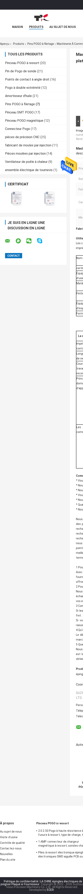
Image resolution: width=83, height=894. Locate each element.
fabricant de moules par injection (28, 145)
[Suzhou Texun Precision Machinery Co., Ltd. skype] (42, 241)
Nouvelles (6, 854)
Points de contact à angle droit (27, 79)
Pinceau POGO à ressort (22, 63)
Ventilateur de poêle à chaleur (26, 162)
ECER (50, 889)
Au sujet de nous (62, 27)
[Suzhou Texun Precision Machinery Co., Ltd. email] (10, 241)
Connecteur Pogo (17, 129)
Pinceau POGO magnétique (24, 120)
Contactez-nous (11, 848)
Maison (17, 27)
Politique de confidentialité (21, 881)
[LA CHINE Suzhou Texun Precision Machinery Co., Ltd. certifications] (16, 198)
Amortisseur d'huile (18, 96)
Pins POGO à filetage (40, 43)
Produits (36, 27)
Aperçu (4, 43)
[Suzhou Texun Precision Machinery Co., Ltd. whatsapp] (21, 241)
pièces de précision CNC (22, 137)
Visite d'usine (9, 837)
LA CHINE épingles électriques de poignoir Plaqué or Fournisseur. (41, 883)
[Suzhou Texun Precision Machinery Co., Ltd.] (41, 18)
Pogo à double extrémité (22, 88)
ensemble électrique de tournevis (29, 170)
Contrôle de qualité (12, 842)
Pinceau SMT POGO (19, 112)
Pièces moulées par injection (25, 153)
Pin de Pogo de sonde (20, 71)
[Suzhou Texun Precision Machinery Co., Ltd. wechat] (31, 241)
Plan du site (7, 859)
